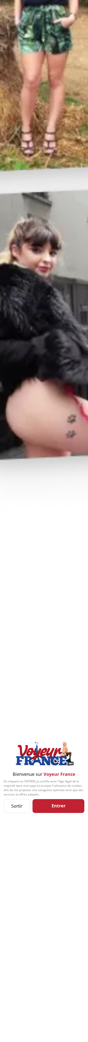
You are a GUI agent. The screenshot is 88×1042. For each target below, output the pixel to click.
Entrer (59, 806)
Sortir (16, 806)
